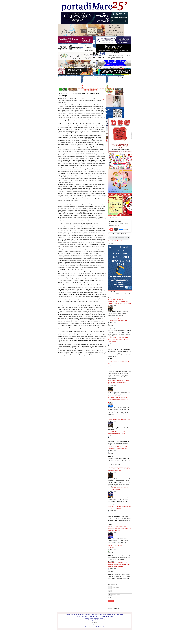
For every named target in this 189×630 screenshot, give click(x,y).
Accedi (111, 601)
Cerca (128, 56)
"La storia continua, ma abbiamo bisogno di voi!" (118, 362)
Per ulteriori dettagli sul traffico (115, 241)
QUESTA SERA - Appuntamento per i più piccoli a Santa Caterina (118, 489)
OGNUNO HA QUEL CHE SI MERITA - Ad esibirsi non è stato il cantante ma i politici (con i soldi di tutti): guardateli (119, 529)
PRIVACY (94, 623)
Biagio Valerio (99, 618)
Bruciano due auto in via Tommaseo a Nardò (119, 420)
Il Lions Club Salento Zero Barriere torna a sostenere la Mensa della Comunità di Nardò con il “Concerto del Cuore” (119, 469)
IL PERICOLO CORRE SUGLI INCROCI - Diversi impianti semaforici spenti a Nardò (118, 448)
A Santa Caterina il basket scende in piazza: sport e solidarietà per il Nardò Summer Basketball (118, 382)
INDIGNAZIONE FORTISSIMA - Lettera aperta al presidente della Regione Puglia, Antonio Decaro (118, 339)
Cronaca (69, 91)
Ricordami (112, 598)
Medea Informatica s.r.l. (101, 625)
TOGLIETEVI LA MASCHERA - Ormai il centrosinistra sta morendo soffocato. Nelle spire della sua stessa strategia (119, 564)
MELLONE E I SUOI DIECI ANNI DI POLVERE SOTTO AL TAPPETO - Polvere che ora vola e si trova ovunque (119, 546)
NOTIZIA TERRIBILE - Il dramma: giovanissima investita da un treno (116, 432)
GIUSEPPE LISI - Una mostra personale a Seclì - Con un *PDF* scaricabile (119, 507)
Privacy (122, 56)
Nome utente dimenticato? (115, 605)
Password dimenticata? (114, 608)
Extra (116, 56)
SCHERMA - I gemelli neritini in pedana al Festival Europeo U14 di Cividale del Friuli (118, 398)
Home (104, 56)
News (109, 56)
